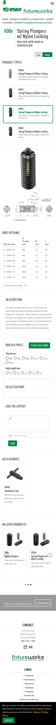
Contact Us (29, 695)
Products (29, 675)
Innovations (29, 679)
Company (29, 691)
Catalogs (29, 687)
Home (5, 19)
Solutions (29, 683)
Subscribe (42, 603)
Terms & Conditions (29, 699)
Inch (38, 54)
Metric (47, 54)
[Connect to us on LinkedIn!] (25, 646)
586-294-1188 (28, 640)
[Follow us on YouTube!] (31, 646)
